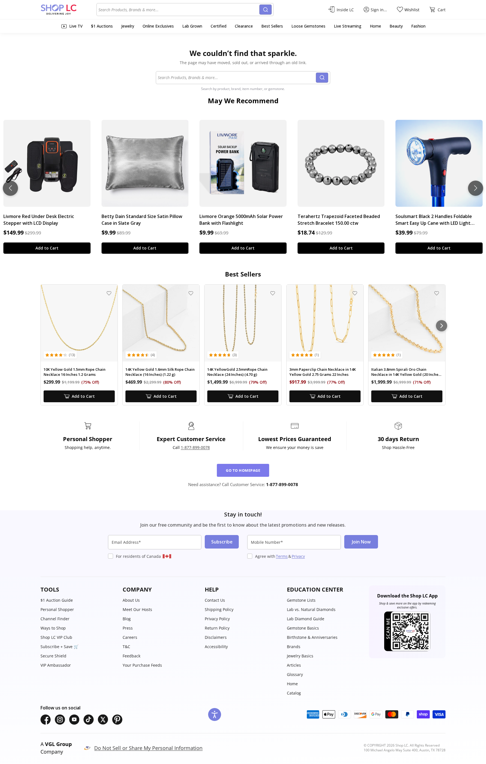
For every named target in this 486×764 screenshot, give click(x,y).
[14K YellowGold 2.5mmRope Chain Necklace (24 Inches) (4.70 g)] (242, 323)
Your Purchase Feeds (142, 665)
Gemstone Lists (301, 600)
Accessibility (216, 646)
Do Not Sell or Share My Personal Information (148, 748)
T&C (126, 646)
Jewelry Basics (300, 656)
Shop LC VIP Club (56, 637)
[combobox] (178, 10)
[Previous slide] (10, 188)
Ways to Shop (53, 628)
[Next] (441, 325)
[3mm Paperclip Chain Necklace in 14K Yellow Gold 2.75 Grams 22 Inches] (325, 323)
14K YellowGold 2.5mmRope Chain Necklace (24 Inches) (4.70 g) (237, 372)
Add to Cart (46, 248)
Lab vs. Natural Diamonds (311, 609)
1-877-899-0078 (195, 447)
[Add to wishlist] (109, 293)
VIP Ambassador (55, 665)
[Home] (68, 9)
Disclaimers (216, 637)
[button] (78, 589)
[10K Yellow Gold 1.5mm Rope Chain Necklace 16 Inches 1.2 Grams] (79, 323)
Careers (130, 637)
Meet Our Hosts (137, 609)
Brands (293, 646)
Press (128, 628)
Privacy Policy (217, 618)
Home (292, 683)
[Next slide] (475, 188)
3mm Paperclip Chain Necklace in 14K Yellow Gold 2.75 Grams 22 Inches (322, 372)
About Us (131, 600)
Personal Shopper (57, 609)
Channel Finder (54, 618)
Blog (127, 618)
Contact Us (215, 600)
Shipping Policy (219, 609)
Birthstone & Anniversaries (312, 637)
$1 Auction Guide (56, 600)
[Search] (265, 10)
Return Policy (217, 628)
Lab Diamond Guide (305, 618)
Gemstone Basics (303, 628)
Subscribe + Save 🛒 (59, 646)
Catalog (294, 693)
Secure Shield (53, 656)
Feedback (131, 656)
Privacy (298, 556)
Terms (282, 556)
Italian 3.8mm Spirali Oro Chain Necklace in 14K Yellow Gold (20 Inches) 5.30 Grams (406, 372)
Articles (294, 665)
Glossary (295, 674)
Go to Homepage (243, 470)
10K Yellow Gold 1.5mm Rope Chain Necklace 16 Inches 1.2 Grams (74, 372)
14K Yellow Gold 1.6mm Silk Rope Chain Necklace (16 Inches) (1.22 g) (160, 372)
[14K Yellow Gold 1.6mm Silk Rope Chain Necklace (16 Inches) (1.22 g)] (161, 323)
